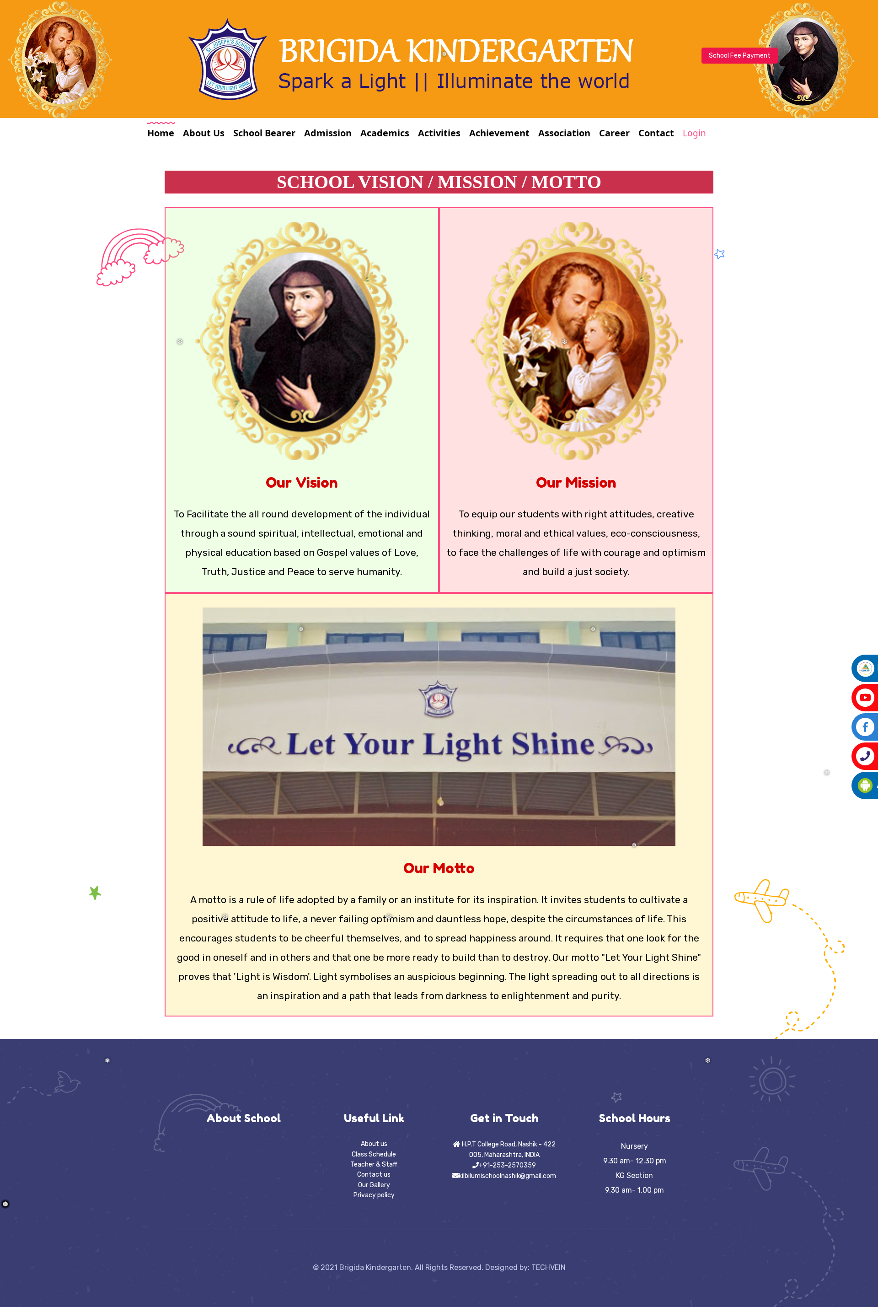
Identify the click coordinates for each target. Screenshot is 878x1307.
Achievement (499, 133)
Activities (439, 133)
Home (160, 133)
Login (694, 133)
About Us (204, 133)
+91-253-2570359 (507, 1165)
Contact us (374, 1174)
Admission (328, 133)
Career (614, 133)
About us (374, 1144)
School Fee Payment (740, 55)
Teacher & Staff (373, 1164)
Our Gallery (374, 1185)
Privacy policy (374, 1195)
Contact (656, 133)
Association (564, 133)
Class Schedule (374, 1154)
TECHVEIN (548, 1267)
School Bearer (264, 133)
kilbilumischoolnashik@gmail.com (507, 1176)
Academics (384, 133)
